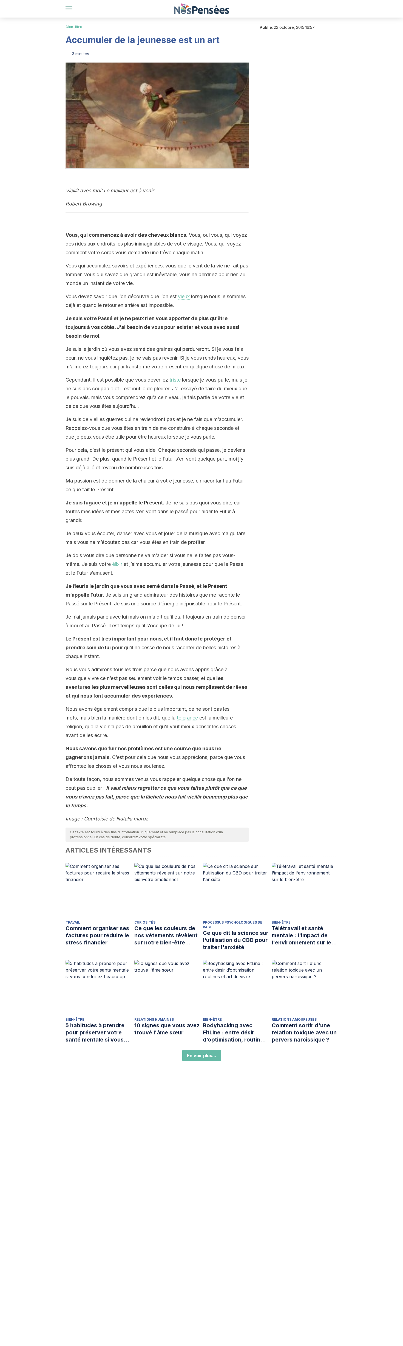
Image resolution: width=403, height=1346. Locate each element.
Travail (73, 922)
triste (175, 380)
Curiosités (144, 922)
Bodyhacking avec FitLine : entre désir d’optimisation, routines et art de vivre (234, 1032)
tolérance (187, 718)
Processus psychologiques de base (232, 924)
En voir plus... (201, 1055)
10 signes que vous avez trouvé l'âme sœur (167, 1029)
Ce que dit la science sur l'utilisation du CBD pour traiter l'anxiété (235, 940)
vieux (184, 296)
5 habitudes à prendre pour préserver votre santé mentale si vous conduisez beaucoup (95, 1032)
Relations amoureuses (294, 1019)
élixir (117, 564)
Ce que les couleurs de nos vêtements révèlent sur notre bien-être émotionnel (166, 935)
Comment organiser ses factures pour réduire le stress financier (97, 935)
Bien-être (74, 27)
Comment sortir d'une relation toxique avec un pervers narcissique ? (304, 1032)
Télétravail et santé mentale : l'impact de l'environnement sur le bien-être (301, 935)
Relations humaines (154, 1019)
